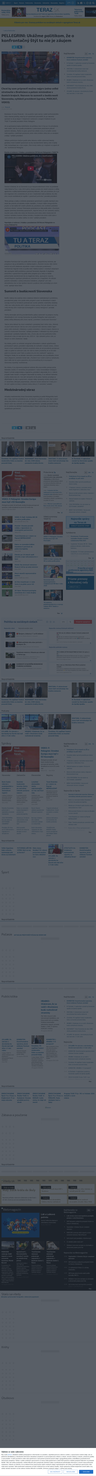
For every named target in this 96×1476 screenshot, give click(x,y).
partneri (10, 1454)
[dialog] (48, 1462)
